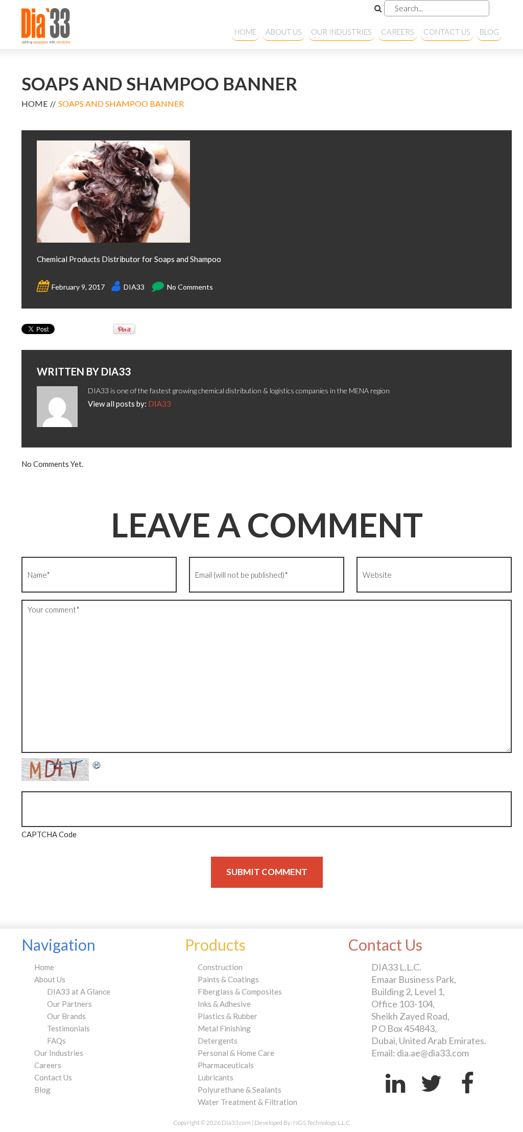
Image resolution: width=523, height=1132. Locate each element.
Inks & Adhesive (224, 1003)
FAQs (56, 1040)
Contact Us (446, 31)
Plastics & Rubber (227, 1016)
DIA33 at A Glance (78, 991)
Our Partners (69, 1003)
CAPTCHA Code (49, 834)
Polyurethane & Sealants (239, 1089)
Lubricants (215, 1077)
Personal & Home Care (236, 1052)
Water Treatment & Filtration (247, 1101)
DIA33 (134, 286)
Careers (397, 31)
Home (245, 31)
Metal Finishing (224, 1028)
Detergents (217, 1040)
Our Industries (341, 31)
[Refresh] (97, 764)
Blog (489, 31)
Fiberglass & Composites (240, 991)
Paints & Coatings (228, 979)
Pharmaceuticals (226, 1065)
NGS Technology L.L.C (321, 1122)
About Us (284, 31)
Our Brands (66, 1016)
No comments (190, 286)
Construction (220, 967)
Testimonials (68, 1028)
